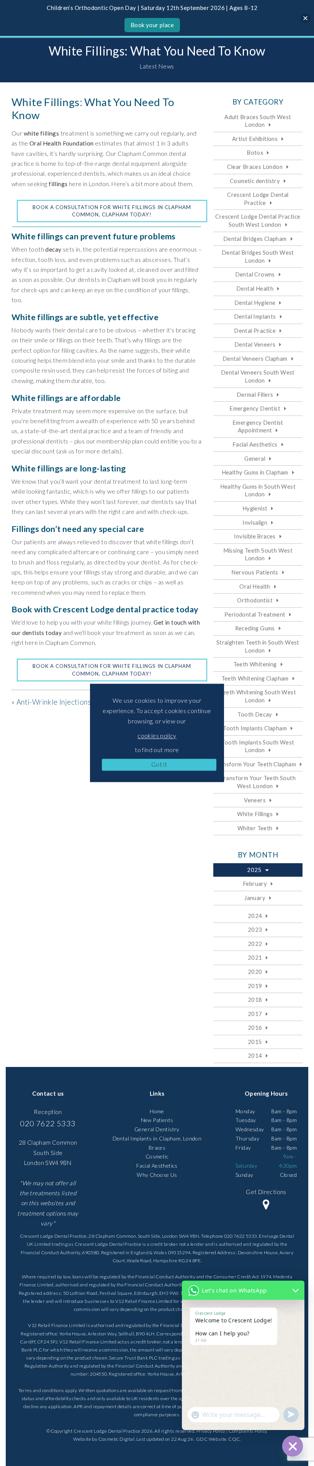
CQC (234, 1439)
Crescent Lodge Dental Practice (257, 198)
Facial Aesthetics (255, 444)
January (254, 897)
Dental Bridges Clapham (255, 238)
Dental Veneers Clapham (255, 358)
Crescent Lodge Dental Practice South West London (257, 220)
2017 (255, 1013)
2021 (255, 957)
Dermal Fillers (255, 394)
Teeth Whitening (255, 664)
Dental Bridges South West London (258, 256)
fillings (58, 183)
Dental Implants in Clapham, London (157, 1138)
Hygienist (255, 508)
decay (53, 249)
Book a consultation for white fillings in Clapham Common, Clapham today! (112, 211)
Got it (159, 764)
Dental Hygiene (255, 302)
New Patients (157, 1120)
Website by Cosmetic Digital (103, 1439)
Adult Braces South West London (257, 120)
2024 (255, 915)
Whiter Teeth (255, 828)
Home (157, 1111)
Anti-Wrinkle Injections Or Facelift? (73, 702)
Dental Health (254, 288)
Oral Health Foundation (61, 143)
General (254, 458)
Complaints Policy (248, 1431)
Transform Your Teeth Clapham (255, 764)
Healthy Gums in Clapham (255, 472)
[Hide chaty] (292, 1446)
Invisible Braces (254, 536)
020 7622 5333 (47, 1123)
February (255, 883)
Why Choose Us (157, 1174)
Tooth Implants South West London (257, 746)
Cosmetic (157, 1156)
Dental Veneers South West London (258, 376)
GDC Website (211, 1439)
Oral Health (254, 586)
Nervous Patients (254, 572)
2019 (255, 985)
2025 (254, 869)
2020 (255, 971)
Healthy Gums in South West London (258, 490)
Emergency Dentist (254, 408)
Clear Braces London (255, 166)
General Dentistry (157, 1129)
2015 (255, 1041)
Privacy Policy (211, 1431)
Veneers (255, 800)
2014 (255, 1055)
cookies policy (157, 735)
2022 (255, 943)
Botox (255, 152)
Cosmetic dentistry (255, 180)
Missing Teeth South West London (258, 554)
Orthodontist (255, 600)
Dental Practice (255, 330)
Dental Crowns (255, 274)
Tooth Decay (254, 714)
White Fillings (255, 813)
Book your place (152, 24)
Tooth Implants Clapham (255, 728)
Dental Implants (255, 316)
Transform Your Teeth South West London (258, 781)
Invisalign (254, 522)
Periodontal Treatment (254, 614)
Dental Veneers (255, 344)
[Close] (305, 18)
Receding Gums (255, 628)
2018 (255, 999)
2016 (255, 1027)
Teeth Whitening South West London (258, 696)
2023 (255, 929)
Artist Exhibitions (255, 138)
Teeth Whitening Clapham (255, 678)
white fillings (41, 133)
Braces (157, 1147)
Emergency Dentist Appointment (257, 426)
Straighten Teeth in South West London (257, 646)
